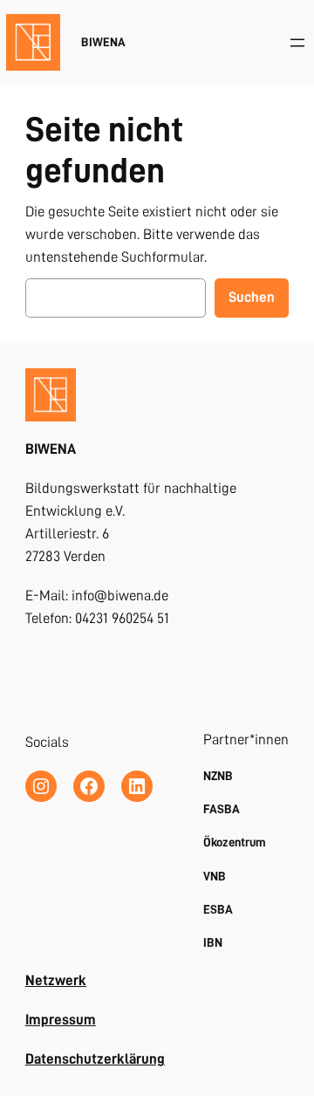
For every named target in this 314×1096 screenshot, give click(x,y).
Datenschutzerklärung (95, 1058)
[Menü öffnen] (297, 42)
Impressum (60, 1019)
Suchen (252, 297)
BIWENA (103, 42)
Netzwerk (55, 980)
